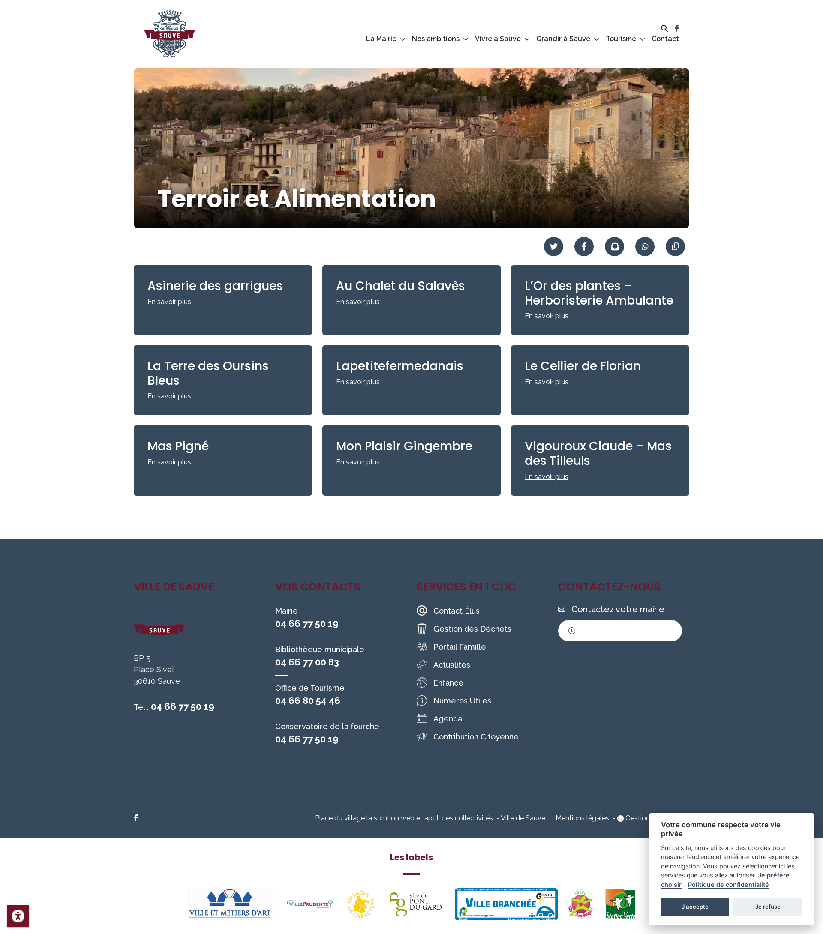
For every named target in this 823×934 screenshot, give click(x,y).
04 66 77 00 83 (307, 662)
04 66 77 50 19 (182, 706)
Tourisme (621, 39)
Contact (665, 39)
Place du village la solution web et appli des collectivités (404, 818)
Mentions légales (582, 818)
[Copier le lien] (675, 246)
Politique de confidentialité (728, 884)
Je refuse (768, 906)
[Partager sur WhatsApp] (645, 246)
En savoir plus (169, 302)
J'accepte (695, 906)
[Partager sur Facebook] (584, 246)
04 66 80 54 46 (307, 700)
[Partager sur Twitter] (553, 246)
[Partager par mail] (614, 246)
